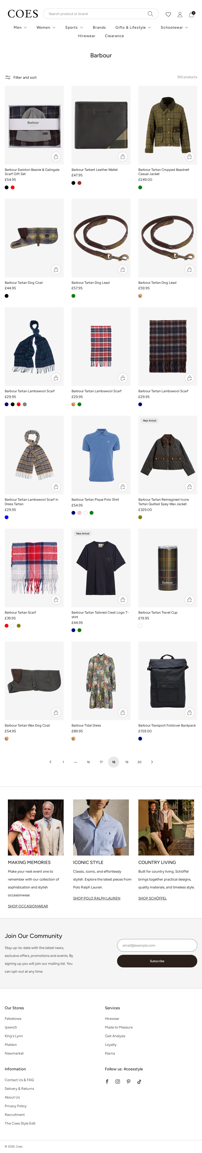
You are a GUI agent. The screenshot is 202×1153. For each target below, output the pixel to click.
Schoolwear (172, 27)
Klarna (110, 1053)
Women (43, 27)
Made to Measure (119, 1027)
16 (88, 762)
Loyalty (111, 1044)
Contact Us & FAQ (19, 1080)
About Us (12, 1097)
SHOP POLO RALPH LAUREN (96, 898)
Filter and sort (25, 77)
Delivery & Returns (19, 1088)
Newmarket (14, 1053)
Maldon (11, 1044)
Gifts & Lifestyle (130, 27)
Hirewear (86, 36)
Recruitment (15, 1114)
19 (126, 762)
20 (140, 762)
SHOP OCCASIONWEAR (28, 906)
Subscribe (157, 961)
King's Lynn (14, 1036)
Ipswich (11, 1027)
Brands (99, 27)
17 (101, 762)
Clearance (114, 36)
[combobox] (101, 13)
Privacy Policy (16, 1106)
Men (18, 27)
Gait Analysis (115, 1036)
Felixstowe (13, 1018)
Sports (71, 27)
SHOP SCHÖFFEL (152, 898)
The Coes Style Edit (20, 1123)
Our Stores (14, 1008)
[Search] (150, 13)
